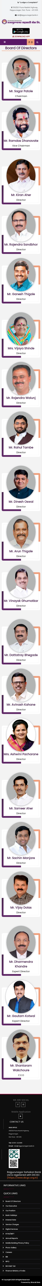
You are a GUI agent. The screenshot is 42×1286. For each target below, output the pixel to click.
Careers (9, 1252)
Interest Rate (11, 1220)
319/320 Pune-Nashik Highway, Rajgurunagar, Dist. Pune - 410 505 (24, 8)
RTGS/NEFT (10, 1234)
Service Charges (12, 1224)
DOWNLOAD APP (22, 36)
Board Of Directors (13, 1201)
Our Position (10, 1210)
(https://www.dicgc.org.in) (22, 1177)
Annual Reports (12, 1238)
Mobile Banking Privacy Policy (17, 1243)
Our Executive (11, 1206)
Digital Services (12, 1229)
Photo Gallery (11, 1247)
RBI (7, 1257)
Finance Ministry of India (15, 1271)
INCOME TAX (11, 1266)
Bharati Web (35, 1282)
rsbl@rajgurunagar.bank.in (27, 15)
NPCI (7, 1261)
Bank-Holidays (11, 1215)
